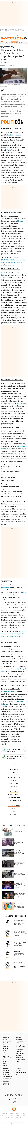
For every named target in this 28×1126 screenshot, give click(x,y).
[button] (2, 42)
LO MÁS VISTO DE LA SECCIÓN (13, 916)
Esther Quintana (14, 794)
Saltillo (14, 786)
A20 (14, 772)
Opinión (14, 42)
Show (21, 42)
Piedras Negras (14, 783)
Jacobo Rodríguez (14, 797)
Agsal (9, 150)
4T (14, 766)
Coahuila (14, 780)
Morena (20, 221)
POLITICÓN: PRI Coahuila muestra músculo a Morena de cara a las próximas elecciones (13, 262)
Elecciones (14, 769)
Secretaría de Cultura (9, 691)
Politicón (3, 65)
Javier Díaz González (14, 800)
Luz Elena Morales (14, 135)
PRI (14, 812)
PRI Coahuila (14, 815)
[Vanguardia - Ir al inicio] (14, 39)
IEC (4, 272)
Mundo (7, 42)
